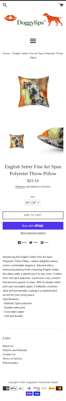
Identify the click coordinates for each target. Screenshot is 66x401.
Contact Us (9, 354)
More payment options (33, 233)
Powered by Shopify (48, 382)
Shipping (20, 186)
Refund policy (10, 362)
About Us (8, 345)
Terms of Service (12, 358)
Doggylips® (31, 382)
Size (32, 197)
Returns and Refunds (15, 350)
